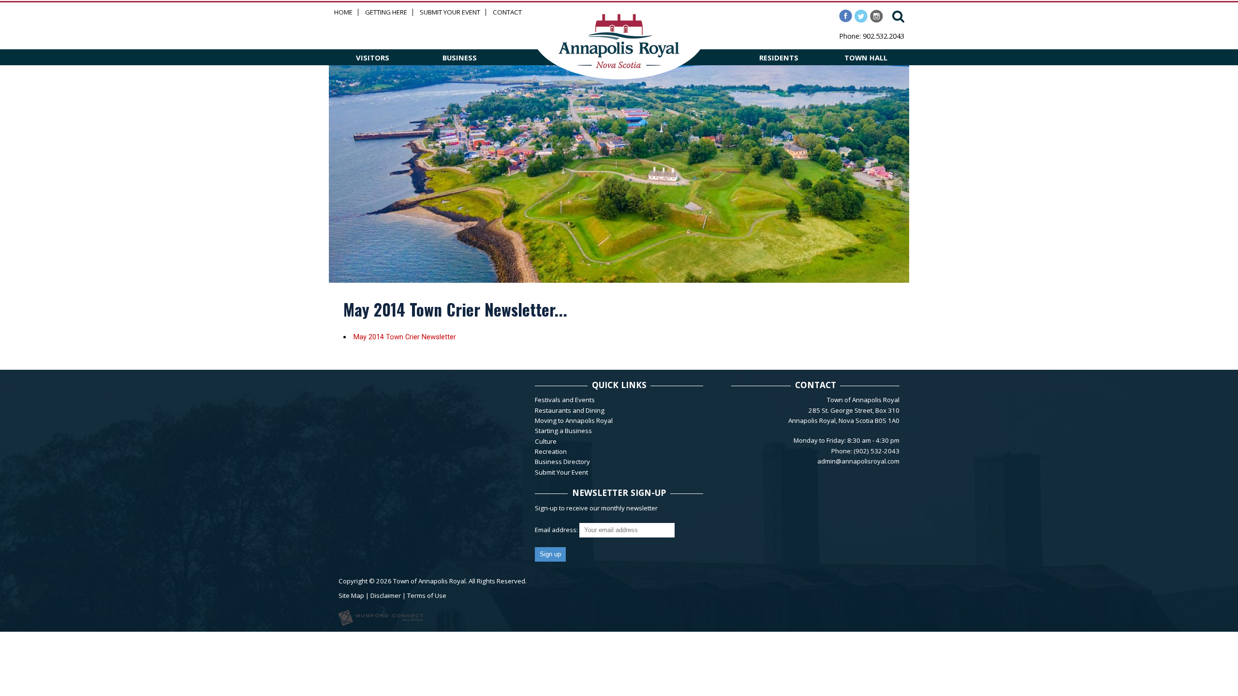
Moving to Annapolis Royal (574, 420)
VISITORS (372, 57)
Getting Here (386, 12)
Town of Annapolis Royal (429, 581)
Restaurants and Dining (569, 410)
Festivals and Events (565, 399)
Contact (507, 12)
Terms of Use (426, 595)
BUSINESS (459, 57)
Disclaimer (385, 595)
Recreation (551, 451)
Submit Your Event (450, 12)
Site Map (351, 595)
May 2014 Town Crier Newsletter (405, 337)
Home (343, 12)
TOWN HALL (865, 57)
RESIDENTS (778, 57)
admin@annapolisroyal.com (858, 461)
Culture (546, 441)
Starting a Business (563, 430)
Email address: (557, 529)
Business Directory (562, 461)
